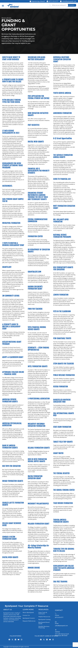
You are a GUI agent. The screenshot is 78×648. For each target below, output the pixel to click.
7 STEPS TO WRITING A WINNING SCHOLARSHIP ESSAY (13, 244)
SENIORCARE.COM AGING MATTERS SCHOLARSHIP (36, 58)
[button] (3, 5)
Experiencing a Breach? (38, 1)
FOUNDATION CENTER (35, 236)
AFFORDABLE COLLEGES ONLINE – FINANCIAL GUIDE (13, 373)
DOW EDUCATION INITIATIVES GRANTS (38, 114)
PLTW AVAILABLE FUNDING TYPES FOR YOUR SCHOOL (11, 101)
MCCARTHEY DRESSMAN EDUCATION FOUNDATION (36, 425)
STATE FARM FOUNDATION (62, 427)
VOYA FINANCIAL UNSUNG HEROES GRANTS (37, 328)
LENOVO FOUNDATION (60, 295)
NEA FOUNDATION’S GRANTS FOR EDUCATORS (63, 268)
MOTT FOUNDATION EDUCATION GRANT (64, 207)
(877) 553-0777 (53, 1)
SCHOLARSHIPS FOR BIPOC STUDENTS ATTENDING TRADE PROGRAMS (12, 165)
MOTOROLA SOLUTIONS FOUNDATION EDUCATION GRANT (62, 59)
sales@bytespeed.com (69, 1)
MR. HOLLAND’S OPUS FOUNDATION (60, 220)
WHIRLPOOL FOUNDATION (11, 223)
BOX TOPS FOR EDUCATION (11, 466)
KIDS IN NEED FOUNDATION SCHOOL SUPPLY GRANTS (37, 460)
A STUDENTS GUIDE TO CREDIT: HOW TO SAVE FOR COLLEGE (12, 80)
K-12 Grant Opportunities (62, 138)
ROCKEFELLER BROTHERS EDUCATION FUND (62, 401)
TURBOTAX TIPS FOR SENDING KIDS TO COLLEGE (63, 550)
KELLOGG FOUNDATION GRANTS (39, 448)
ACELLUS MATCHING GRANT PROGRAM (11, 343)
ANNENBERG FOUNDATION (62, 113)
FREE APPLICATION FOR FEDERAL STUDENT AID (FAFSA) (38, 97)
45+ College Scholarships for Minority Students (38, 546)
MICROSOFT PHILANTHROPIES (38, 503)
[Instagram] (21, 639)
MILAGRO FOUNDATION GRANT (38, 524)
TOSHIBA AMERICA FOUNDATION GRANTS (61, 521)
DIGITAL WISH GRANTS (10, 557)
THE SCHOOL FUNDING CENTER (64, 490)
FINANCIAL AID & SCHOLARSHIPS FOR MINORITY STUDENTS (39, 170)
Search (71, 5)
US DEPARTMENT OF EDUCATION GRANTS (39, 250)
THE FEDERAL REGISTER (61, 473)
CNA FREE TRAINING (60, 581)
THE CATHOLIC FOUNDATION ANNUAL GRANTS (63, 156)
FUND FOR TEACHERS (35, 309)
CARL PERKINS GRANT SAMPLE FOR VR (13, 200)
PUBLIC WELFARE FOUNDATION (64, 375)
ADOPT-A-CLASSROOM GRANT (12, 357)
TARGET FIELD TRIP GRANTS (63, 442)
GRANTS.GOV (6, 267)
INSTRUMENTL (7, 186)
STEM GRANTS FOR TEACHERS (63, 363)
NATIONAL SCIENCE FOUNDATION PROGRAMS (62, 236)
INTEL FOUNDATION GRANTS (37, 366)
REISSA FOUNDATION (60, 386)
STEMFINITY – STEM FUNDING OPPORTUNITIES (38, 348)
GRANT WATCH (58, 453)
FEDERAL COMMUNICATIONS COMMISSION (37, 220)
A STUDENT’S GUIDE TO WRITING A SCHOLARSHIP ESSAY (11, 326)
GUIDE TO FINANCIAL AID (62, 179)
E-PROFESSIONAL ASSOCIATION (39, 398)
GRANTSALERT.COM (34, 272)
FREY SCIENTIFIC (33, 125)
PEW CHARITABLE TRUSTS (62, 338)
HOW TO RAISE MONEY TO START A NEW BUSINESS (11, 58)
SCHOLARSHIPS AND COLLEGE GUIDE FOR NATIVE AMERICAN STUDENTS (63, 568)
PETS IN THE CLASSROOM (62, 311)
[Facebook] (9, 639)
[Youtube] (18, 639)
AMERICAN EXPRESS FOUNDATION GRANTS (10, 400)
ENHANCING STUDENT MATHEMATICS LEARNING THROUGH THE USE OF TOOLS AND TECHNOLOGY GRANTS (38, 196)
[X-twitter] (12, 639)
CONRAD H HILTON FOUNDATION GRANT (9, 538)
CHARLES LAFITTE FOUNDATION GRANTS (13, 504)
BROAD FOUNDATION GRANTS (12, 481)
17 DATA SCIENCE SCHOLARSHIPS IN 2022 (10, 132)
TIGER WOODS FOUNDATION (63, 503)
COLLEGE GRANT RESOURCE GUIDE (11, 524)
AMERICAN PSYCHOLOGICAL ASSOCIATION (12, 424)
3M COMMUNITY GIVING (10, 296)
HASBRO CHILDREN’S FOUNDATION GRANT (35, 287)
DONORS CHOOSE (34, 568)
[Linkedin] (15, 639)
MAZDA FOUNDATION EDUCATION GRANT (35, 477)
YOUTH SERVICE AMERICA (62, 93)
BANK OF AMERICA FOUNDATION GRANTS (10, 446)
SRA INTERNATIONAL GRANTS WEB (63, 414)
